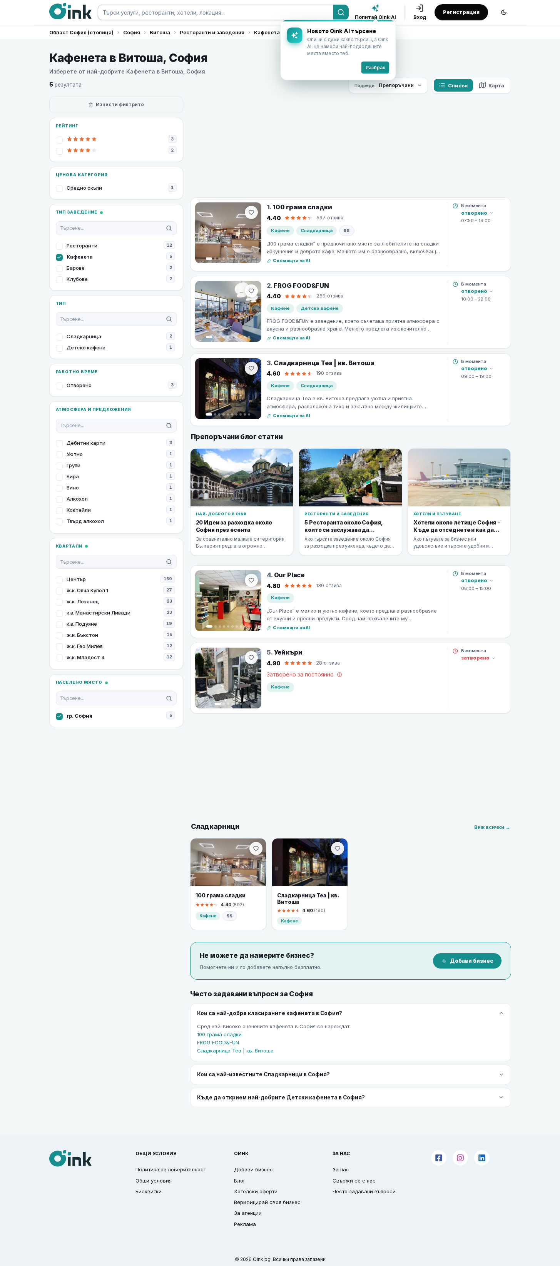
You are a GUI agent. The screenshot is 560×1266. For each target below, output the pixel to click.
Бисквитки (148, 1191)
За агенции (248, 1213)
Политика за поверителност (170, 1169)
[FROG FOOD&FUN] (228, 311)
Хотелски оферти (255, 1191)
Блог (240, 1180)
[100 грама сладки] (228, 232)
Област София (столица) (81, 32)
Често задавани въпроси (364, 1191)
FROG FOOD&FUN (218, 1042)
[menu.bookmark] (255, 848)
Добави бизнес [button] (253, 1169)
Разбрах (375, 67)
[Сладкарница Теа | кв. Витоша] (228, 388)
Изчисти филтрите (120, 104)
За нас (341, 1169)
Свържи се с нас (354, 1180)
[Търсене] (341, 12)
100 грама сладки (219, 1034)
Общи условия (153, 1180)
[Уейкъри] (228, 678)
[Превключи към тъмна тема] (503, 12)
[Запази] (251, 212)
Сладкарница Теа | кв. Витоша (235, 1050)
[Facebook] (438, 1158)
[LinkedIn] (482, 1158)
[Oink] (70, 11)
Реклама (245, 1224)
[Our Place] (228, 600)
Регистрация (461, 12)
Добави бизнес (471, 961)
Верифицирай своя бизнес (267, 1202)
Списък (458, 85)
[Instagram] (460, 1158)
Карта (496, 85)
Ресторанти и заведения (212, 32)
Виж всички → (492, 827)
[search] (215, 12)
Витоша (160, 32)
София (131, 32)
